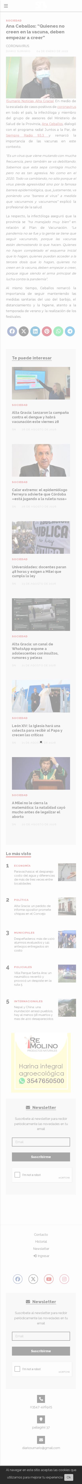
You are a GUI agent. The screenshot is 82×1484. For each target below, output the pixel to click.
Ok (69, 1477)
